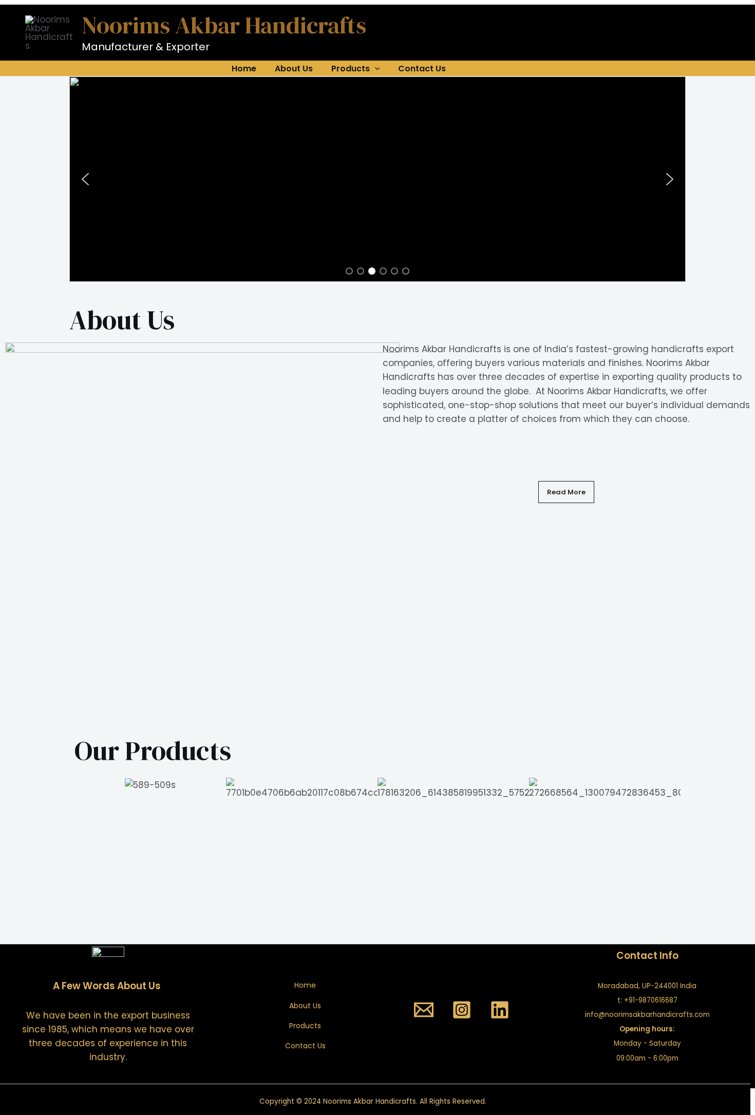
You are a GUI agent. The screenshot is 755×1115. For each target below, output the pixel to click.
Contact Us (422, 68)
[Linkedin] (500, 1010)
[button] (85, 179)
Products (350, 68)
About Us (294, 68)
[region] (377, 179)
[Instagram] (462, 1010)
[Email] (424, 1010)
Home (244, 68)
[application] (375, 68)
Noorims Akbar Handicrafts (224, 25)
